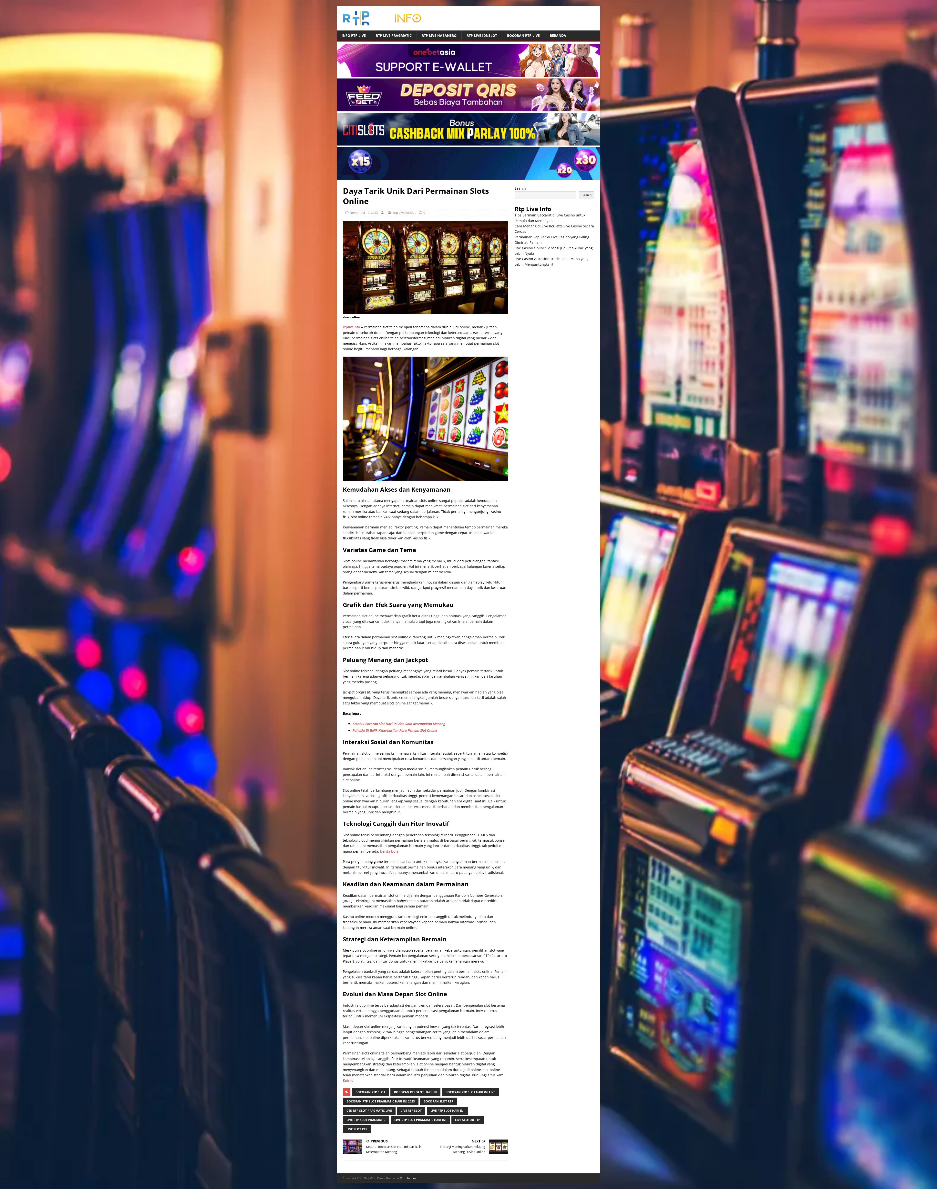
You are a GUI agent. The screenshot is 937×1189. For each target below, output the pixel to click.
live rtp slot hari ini (447, 1111)
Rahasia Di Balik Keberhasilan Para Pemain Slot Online (395, 730)
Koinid (348, 1080)
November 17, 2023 (364, 212)
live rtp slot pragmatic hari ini (420, 1120)
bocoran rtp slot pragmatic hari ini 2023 (380, 1101)
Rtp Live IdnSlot (482, 35)
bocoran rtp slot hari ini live (470, 1092)
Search (520, 188)
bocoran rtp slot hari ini (415, 1092)
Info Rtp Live (354, 35)
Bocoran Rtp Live (523, 35)
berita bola (389, 851)
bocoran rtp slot (370, 1092)
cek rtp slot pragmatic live (369, 1111)
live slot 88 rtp (467, 1120)
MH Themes (408, 1178)
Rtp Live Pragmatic (394, 35)
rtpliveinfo (351, 327)
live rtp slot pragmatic (366, 1120)
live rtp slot (411, 1111)
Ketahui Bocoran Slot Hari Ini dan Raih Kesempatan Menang (399, 723)
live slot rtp (356, 1129)
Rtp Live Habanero (439, 35)
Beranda (558, 35)
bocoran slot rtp (438, 1101)
